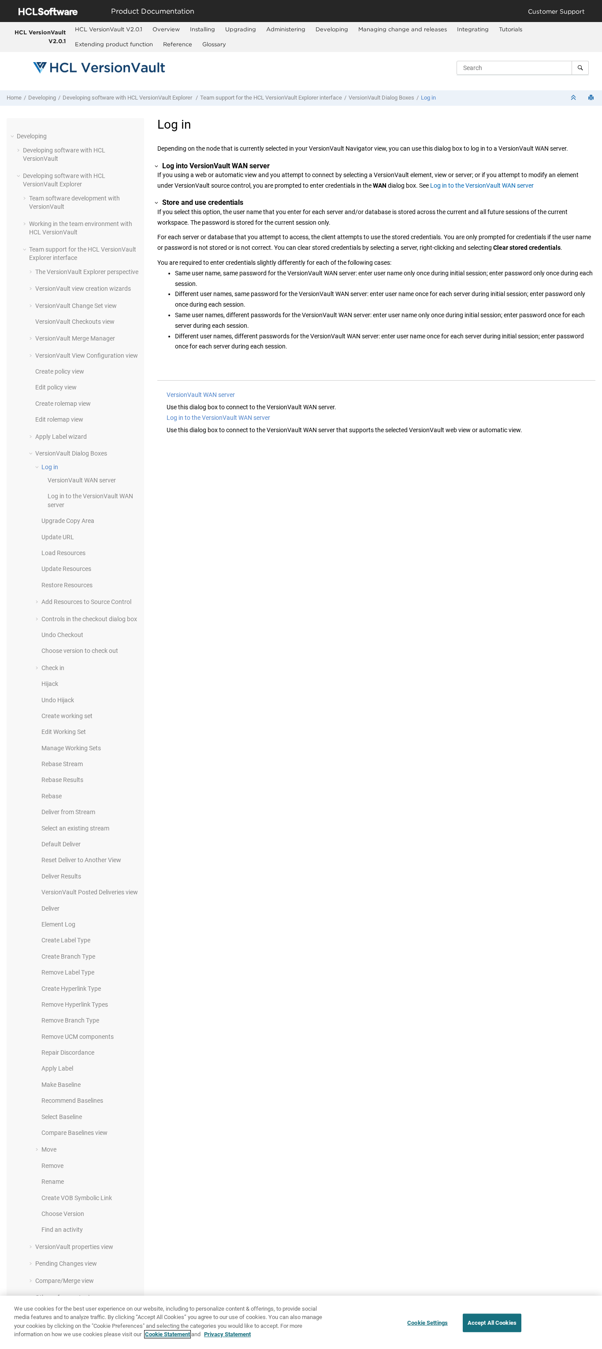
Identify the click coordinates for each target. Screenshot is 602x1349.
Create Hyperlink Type (71, 988)
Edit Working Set (63, 731)
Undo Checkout (62, 634)
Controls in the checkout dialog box (89, 619)
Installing (202, 29)
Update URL (57, 537)
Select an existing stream (75, 828)
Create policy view (59, 371)
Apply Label (57, 1068)
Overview (166, 29)
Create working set (67, 715)
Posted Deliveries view (89, 892)
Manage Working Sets (71, 748)
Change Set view (76, 305)
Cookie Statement (167, 1334)
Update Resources (66, 568)
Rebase (51, 796)
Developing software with (127, 97)
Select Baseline (61, 1116)
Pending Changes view (66, 1263)
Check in (52, 667)
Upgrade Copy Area (67, 520)
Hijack (49, 683)
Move (48, 1149)
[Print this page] (592, 98)
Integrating (473, 29)
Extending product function (114, 44)
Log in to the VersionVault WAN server (482, 185)
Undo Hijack (57, 700)
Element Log (58, 924)
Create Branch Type (68, 956)
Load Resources (63, 552)
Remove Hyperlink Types (74, 1004)
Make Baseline (61, 1084)
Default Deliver (61, 844)
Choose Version (62, 1213)
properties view (74, 1246)
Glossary (214, 44)
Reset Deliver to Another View (81, 860)
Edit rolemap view (59, 419)
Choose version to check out (79, 650)
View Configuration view (86, 355)
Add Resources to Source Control (86, 601)
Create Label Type (65, 940)
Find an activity (62, 1229)
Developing (332, 29)
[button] (13, 136)
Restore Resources (67, 585)
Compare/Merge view (64, 1280)
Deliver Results (61, 876)
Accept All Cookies (492, 1322)
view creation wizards (83, 288)
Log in (428, 97)
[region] (301, 1322)
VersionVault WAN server (201, 394)
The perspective (86, 271)
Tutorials (510, 29)
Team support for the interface (271, 97)
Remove (52, 1165)
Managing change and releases (402, 29)
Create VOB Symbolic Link (76, 1197)
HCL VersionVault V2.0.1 (40, 36)
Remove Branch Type (70, 1020)
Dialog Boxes (381, 97)
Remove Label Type (67, 972)
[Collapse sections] (574, 98)
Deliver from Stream (68, 811)
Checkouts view (75, 321)
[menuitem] (109, 29)
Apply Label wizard (61, 436)
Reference (177, 44)
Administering (285, 29)
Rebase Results (62, 779)
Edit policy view (56, 387)
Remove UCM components (77, 1036)
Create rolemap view (63, 403)
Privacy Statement (227, 1334)
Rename (52, 1181)
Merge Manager (75, 338)
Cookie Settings (427, 1322)
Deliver (50, 908)
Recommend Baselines (72, 1100)
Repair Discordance (67, 1052)
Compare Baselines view (74, 1132)
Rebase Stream (62, 763)
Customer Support (556, 11)
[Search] (580, 68)
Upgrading (240, 29)
